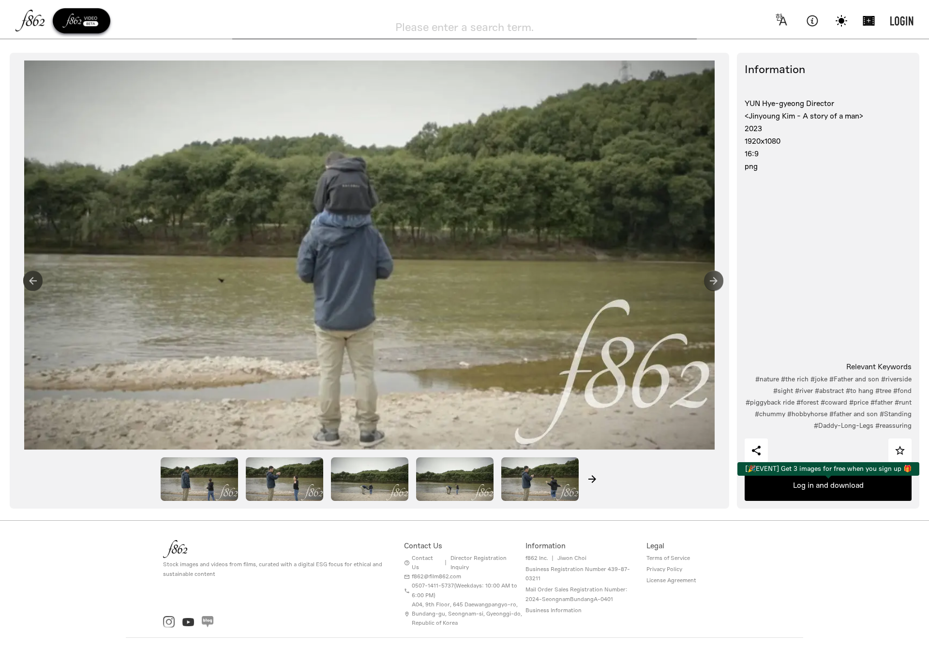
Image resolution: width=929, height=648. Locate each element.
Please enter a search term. (464, 27)
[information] (812, 21)
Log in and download (828, 485)
